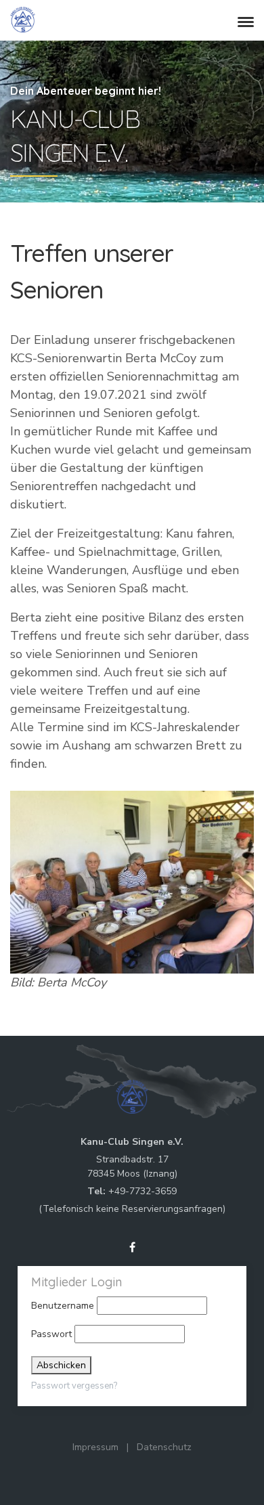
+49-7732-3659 (142, 1191)
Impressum (95, 1447)
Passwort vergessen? (74, 1386)
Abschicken (61, 1365)
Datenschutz (164, 1447)
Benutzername (62, 1305)
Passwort (51, 1334)
